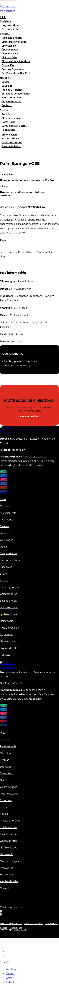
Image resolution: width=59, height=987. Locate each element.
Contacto (7, 105)
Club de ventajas (11, 118)
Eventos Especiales (13, 69)
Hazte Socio (8, 122)
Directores (5, 533)
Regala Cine (6, 634)
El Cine (6, 81)
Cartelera (5, 21)
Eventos (5, 34)
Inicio (3, 17)
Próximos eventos (12, 37)
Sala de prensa (10, 138)
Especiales (6, 567)
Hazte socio (6, 621)
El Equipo (7, 85)
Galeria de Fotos (11, 146)
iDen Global (20, 929)
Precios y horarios (10, 587)
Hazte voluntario (9, 641)
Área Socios (8, 114)
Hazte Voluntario (11, 97)
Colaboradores (8, 594)
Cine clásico (6, 540)
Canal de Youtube (12, 142)
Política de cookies (33, 923)
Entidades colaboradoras (16, 93)
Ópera (3, 546)
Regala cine (8, 129)
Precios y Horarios (12, 89)
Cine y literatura (8, 553)
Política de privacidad (11, 923)
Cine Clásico (9, 45)
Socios (4, 110)
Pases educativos (10, 560)
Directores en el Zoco (14, 41)
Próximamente (10, 29)
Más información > (29, 416)
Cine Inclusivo (10, 53)
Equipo (4, 580)
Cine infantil (6, 519)
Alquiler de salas (11, 101)
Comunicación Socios (14, 126)
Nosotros (5, 78)
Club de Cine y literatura (16, 61)
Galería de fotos (9, 607)
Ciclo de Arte (9, 57)
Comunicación (8, 134)
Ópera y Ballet (10, 49)
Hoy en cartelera (11, 25)
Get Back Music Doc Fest (16, 73)
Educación (8, 65)
